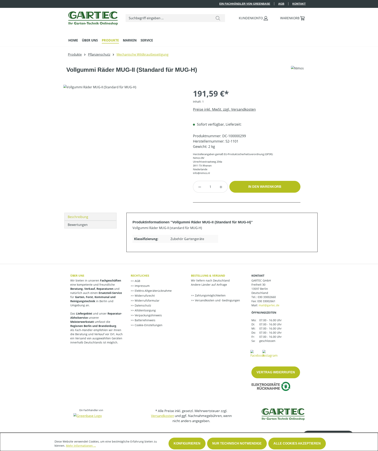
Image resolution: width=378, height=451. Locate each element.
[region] (124, 127)
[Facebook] (257, 353)
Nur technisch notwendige (237, 443)
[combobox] (168, 18)
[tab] (90, 217)
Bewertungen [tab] (78, 225)
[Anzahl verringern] (199, 187)
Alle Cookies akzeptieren (297, 443)
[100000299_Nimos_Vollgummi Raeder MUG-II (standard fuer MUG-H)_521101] (124, 127)
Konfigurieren (187, 443)
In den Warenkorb (264, 186)
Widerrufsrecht (144, 295)
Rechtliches (140, 275)
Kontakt (299, 3)
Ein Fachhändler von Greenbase (244, 3)
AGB (281, 3)
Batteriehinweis (144, 320)
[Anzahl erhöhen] (221, 187)
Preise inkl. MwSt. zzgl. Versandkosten (224, 109)
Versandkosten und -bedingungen (217, 300)
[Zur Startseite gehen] (93, 17)
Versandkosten (162, 415)
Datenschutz (142, 305)
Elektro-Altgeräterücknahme (153, 291)
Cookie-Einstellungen (148, 325)
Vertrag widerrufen (276, 372)
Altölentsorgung (145, 310)
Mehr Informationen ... (81, 445)
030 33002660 (267, 297)
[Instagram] (270, 353)
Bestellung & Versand (208, 275)
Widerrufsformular (146, 300)
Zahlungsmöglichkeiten (210, 295)
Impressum (142, 286)
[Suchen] (218, 18)
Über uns (77, 275)
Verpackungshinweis (148, 315)
